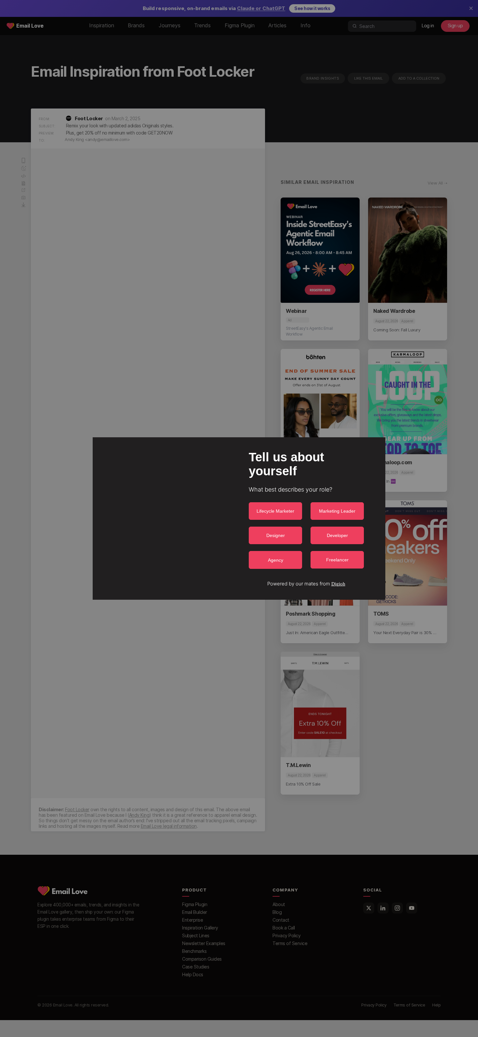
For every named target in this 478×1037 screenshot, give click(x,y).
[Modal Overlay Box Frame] (239, 518)
